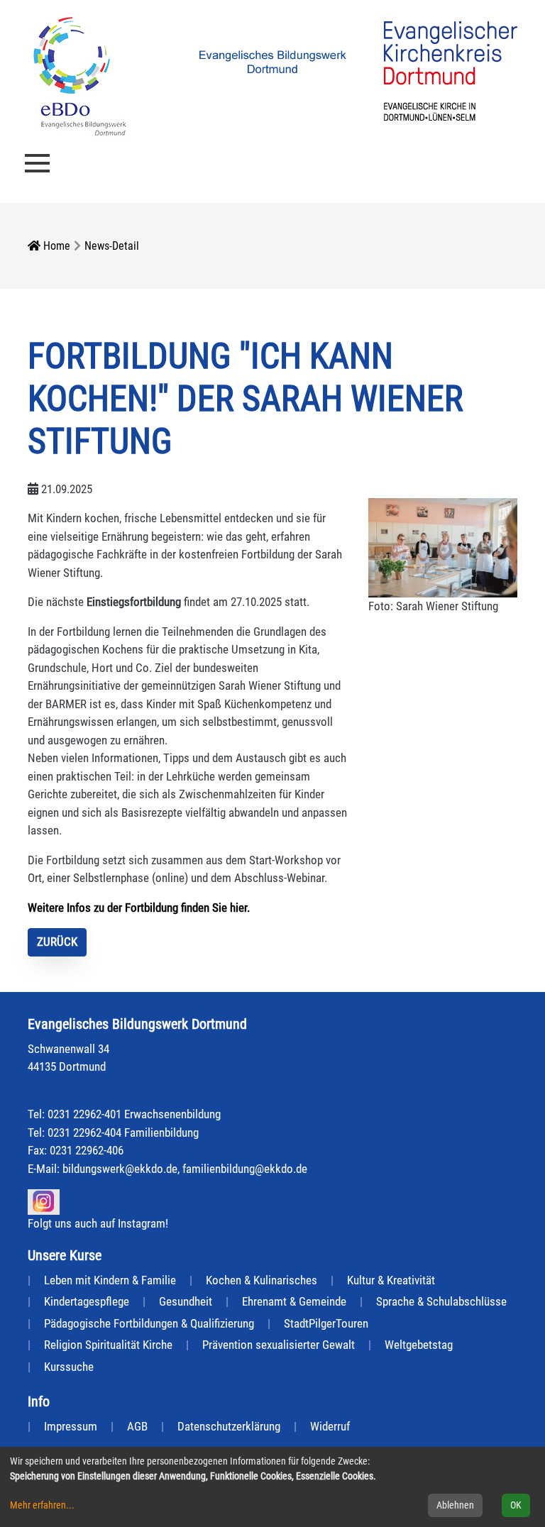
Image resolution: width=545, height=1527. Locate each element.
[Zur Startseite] (80, 75)
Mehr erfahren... (42, 1505)
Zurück (57, 942)
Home (55, 246)
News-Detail (111, 246)
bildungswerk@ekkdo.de (119, 1169)
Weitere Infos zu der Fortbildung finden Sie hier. (139, 907)
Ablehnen (455, 1505)
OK (516, 1505)
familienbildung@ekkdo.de (244, 1169)
